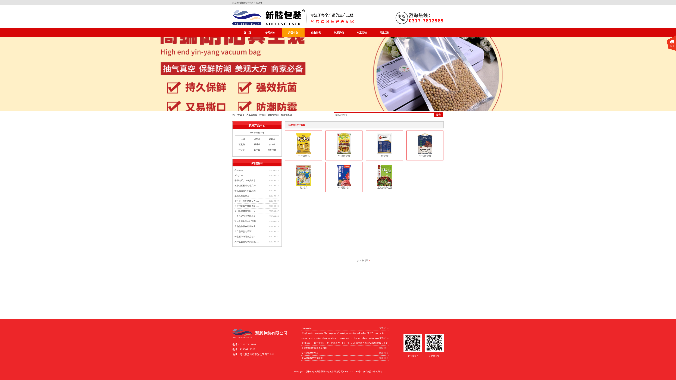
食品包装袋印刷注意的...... (246, 190)
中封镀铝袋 (304, 155)
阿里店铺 (385, 32)
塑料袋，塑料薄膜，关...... (246, 201)
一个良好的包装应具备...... (246, 216)
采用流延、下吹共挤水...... (246, 180)
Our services (307, 328)
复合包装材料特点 (310, 353)
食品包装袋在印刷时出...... (246, 226)
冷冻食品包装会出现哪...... (246, 221)
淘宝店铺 (362, 32)
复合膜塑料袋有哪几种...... (246, 185)
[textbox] (384, 114)
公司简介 (270, 32)
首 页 (247, 32)
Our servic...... (240, 170)
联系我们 (339, 32)
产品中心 (293, 32)
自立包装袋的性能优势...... (246, 206)
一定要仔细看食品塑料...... (246, 236)
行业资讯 (316, 32)
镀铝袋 (385, 155)
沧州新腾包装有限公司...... (246, 211)
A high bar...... (240, 175)
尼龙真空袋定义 (241, 196)
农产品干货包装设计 (244, 231)
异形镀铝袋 (425, 155)
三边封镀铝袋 (384, 187)
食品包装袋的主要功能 (312, 358)
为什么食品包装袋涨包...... (246, 241)
